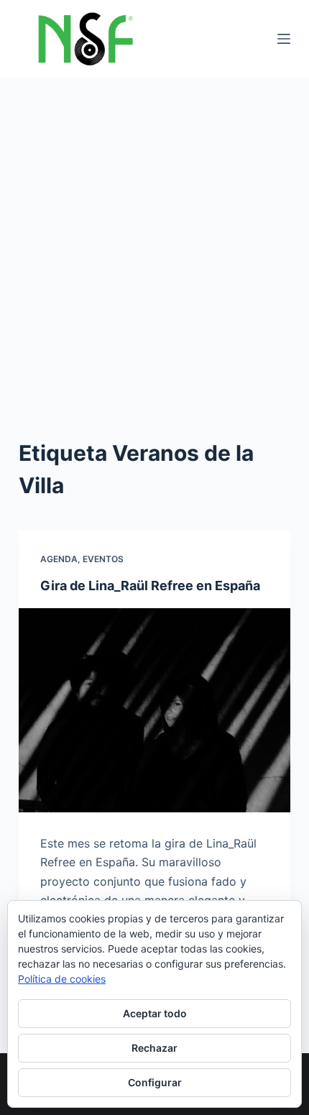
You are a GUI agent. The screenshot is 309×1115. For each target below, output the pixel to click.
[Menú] (283, 38)
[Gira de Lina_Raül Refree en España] (154, 710)
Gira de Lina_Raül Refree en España (150, 585)
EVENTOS (103, 559)
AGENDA (59, 559)
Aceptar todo (155, 1013)
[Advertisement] (154, 239)
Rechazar (154, 1048)
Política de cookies (62, 979)
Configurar (155, 1082)
